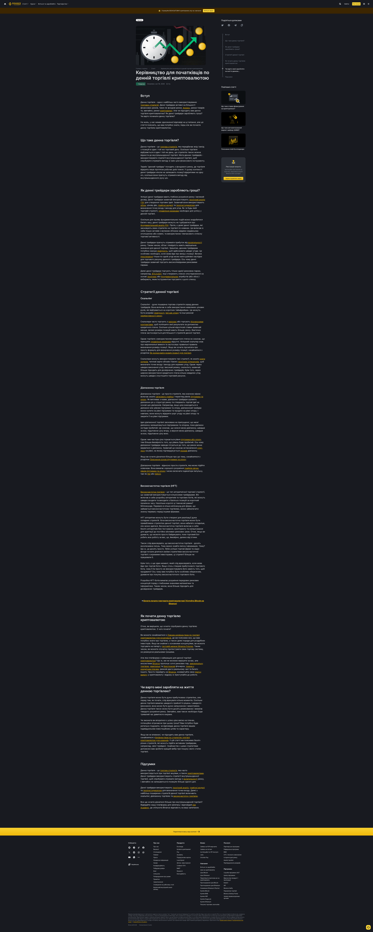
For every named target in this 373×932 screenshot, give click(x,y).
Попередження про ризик (162, 876)
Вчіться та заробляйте (207, 867)
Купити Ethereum (205, 902)
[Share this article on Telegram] (235, 25)
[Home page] (15, 3)
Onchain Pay (204, 857)
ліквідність (162, 251)
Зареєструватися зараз (233, 178)
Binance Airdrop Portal (231, 893)
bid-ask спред (172, 313)
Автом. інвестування (183, 863)
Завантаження (158, 882)
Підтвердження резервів (232, 863)
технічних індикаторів (188, 362)
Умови (155, 863)
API (225, 885)
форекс (186, 108)
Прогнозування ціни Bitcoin (209, 883)
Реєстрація (356, 4)
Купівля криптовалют (184, 849)
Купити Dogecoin (205, 899)
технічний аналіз (181, 787)
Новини (155, 855)
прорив (183, 451)
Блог (154, 871)
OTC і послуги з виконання (232, 855)
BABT (178, 868)
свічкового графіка (164, 396)
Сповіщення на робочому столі (163, 884)
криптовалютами (196, 773)
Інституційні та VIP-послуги (209, 852)
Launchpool (180, 860)
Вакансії (156, 849)
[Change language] (364, 4)
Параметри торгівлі (230, 891)
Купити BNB (204, 893)
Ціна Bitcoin (204, 872)
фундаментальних (169, 276)
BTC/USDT (157, 274)
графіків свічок (191, 468)
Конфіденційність (159, 865)
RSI (148, 474)
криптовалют (166, 110)
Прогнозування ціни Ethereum (210, 885)
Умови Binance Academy (140, 922)
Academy (180, 855)
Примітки (156, 879)
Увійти (346, 4)
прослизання (147, 256)
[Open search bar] (339, 4)
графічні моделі (165, 205)
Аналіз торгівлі (228, 860)
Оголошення (157, 852)
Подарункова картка (184, 857)
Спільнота (156, 874)
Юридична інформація (160, 860)
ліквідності (159, 313)
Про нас (156, 846)
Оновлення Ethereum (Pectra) (210, 888)
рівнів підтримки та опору (153, 471)
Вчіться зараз (208, 10)
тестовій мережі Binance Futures (177, 646)
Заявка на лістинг (206, 849)
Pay (178, 852)
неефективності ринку (151, 316)
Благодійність (181, 874)
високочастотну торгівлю (185, 796)
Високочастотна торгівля (153, 492)
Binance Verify (228, 888)
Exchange (180, 846)
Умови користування (226, 920)
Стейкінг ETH (181, 865)
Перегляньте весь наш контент (185, 832)
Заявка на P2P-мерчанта (208, 846)
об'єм (143, 205)
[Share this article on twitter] (222, 25)
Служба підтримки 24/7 (232, 872)
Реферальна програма (231, 849)
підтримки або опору (191, 439)
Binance (156, 663)
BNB (225, 852)
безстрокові (169, 666)
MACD (158, 474)
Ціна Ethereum (205, 875)
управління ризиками (169, 211)
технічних (152, 276)
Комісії (226, 883)
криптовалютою (148, 661)
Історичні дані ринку (230, 857)
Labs (201, 855)
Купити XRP (204, 896)
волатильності (195, 242)
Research (180, 871)
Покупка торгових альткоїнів (209, 904)
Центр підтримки (229, 875)
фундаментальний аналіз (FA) (155, 225)
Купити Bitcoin (204, 891)
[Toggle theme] (368, 4)
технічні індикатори (185, 205)
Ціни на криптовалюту (207, 870)
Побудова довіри (159, 868)
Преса (155, 857)
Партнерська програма (231, 846)
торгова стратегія (168, 147)
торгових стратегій (150, 105)
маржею (173, 321)
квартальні (155, 666)
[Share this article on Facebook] (229, 25)
